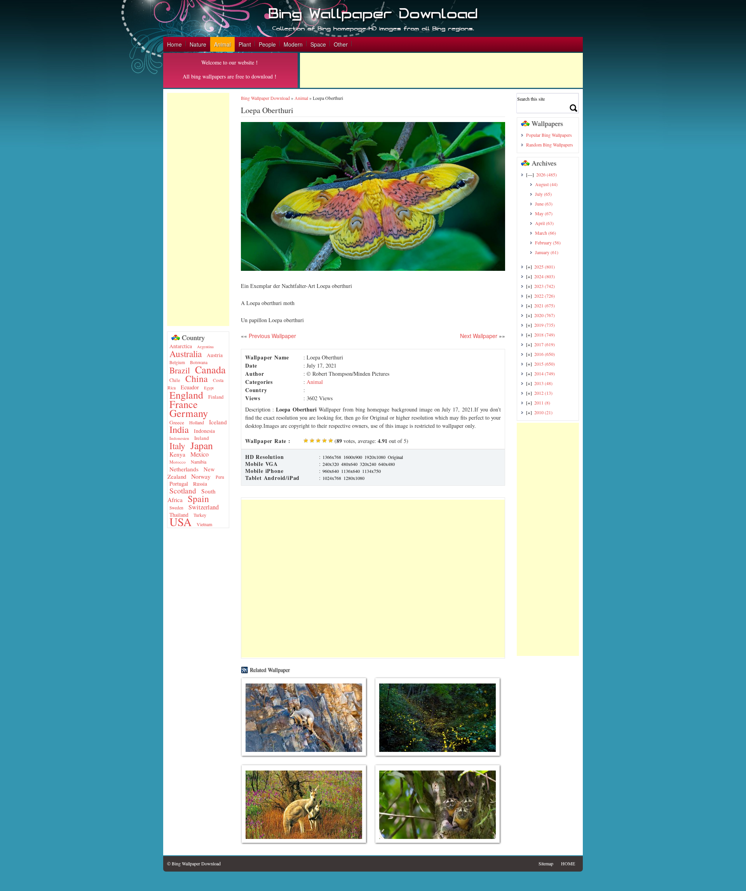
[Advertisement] (441, 70)
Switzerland (203, 507)
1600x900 (352, 457)
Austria (215, 355)
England (186, 394)
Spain (198, 498)
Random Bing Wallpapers (549, 144)
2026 (546, 174)
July (543, 194)
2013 (543, 383)
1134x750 (371, 471)
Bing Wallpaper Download (265, 98)
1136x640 (350, 471)
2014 (544, 373)
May (544, 213)
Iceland (218, 422)
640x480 (386, 464)
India (179, 429)
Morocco (177, 462)
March (545, 233)
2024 (544, 276)
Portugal (178, 483)
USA (180, 521)
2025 (544, 266)
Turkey (199, 515)
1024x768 (331, 478)
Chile (174, 380)
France (183, 404)
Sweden (176, 508)
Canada (210, 369)
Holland (196, 422)
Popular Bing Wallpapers (549, 135)
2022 (544, 296)
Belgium (177, 362)
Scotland (182, 490)
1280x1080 (353, 478)
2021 (544, 305)
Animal (222, 44)
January (546, 252)
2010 (543, 412)
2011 (542, 402)
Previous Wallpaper (271, 336)
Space (318, 44)
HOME (568, 863)
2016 (544, 354)
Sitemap (546, 863)
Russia (200, 483)
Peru (220, 477)
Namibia (198, 462)
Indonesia (204, 430)
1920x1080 (374, 457)
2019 (544, 325)
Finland (215, 397)
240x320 (330, 464)
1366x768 (331, 457)
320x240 (368, 464)
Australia (185, 353)
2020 (544, 315)
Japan (201, 445)
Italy (177, 445)
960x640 (330, 471)
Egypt (209, 388)
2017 (544, 344)
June (544, 204)
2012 (543, 393)
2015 (544, 364)
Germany (188, 413)
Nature (198, 44)
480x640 (349, 464)
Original (395, 457)
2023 (544, 286)
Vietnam (204, 524)
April (544, 223)
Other (341, 44)
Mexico (199, 454)
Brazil (179, 370)
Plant (245, 44)
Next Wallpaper (478, 336)
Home (174, 44)
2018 (544, 334)
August (546, 184)
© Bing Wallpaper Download (194, 863)
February (548, 242)
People (267, 44)
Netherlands (184, 469)
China (196, 378)
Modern (293, 44)
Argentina (205, 346)
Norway (201, 476)
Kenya (177, 454)
